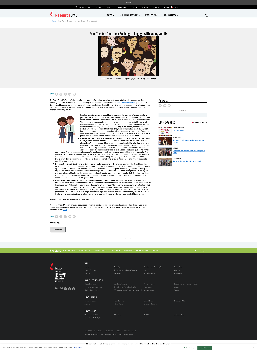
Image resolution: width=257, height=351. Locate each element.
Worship (176, 290)
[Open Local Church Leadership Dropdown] (139, 15)
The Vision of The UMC (91, 315)
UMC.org (156, 7)
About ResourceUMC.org (91, 334)
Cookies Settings (189, 348)
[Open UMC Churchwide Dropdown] (159, 15)
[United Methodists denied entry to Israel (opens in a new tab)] (165, 162)
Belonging (117, 267)
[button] (206, 15)
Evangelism (175, 148)
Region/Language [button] (84, 7)
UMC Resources (90, 311)
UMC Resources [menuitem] (170, 15)
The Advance (115, 250)
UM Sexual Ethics (179, 315)
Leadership (177, 270)
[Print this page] (69, 94)
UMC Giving (55, 250)
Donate (135, 7)
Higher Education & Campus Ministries (125, 270)
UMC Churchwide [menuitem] (151, 15)
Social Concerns (177, 159)
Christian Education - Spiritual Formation (185, 284)
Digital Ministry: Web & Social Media (125, 287)
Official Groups (118, 304)
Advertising (108, 334)
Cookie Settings (128, 334)
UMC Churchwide (91, 297)
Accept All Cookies (205, 348)
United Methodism (149, 273)
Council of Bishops (119, 301)
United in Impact (69, 250)
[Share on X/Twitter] (60, 94)
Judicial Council (148, 301)
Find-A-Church (122, 7)
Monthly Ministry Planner (92, 290)
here (65, 209)
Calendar (145, 7)
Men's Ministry (148, 287)
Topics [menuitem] (109, 15)
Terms (120, 334)
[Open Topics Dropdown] (113, 15)
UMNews (166, 7)
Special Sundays (101, 250)
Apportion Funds (85, 250)
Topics (87, 263)
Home (54, 21)
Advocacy (87, 267)
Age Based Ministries (120, 284)
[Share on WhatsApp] (65, 94)
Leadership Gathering (150, 304)
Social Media (178, 273)
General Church (177, 138)
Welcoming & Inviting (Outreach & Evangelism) (128, 290)
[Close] (254, 347)
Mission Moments (142, 250)
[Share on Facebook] (56, 94)
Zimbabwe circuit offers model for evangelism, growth (189, 151)
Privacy (115, 334)
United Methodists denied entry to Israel (187, 161)
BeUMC (146, 315)
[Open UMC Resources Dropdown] (177, 15)
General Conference (90, 301)
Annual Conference (149, 284)
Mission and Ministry (178, 128)
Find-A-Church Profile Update (93, 318)
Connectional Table (179, 301)
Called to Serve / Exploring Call (153, 267)
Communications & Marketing (93, 287)
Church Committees (90, 284)
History (146, 270)
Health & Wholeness (90, 270)
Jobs (101, 334)
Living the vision (178, 130)
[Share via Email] (74, 94)
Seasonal (87, 273)
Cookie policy (77, 347)
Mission (176, 287)
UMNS (134, 331)
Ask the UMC (109, 331)
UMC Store (98, 7)
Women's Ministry (149, 290)
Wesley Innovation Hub (126, 102)
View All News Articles (200, 122)
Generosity (58, 230)
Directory (110, 7)
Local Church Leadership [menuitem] (128, 15)
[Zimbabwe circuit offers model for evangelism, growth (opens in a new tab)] (165, 151)
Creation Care (178, 267)
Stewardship (117, 273)
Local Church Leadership (94, 280)
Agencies (87, 304)
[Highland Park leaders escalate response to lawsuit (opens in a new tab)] (165, 141)
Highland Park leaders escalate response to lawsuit (188, 141)
